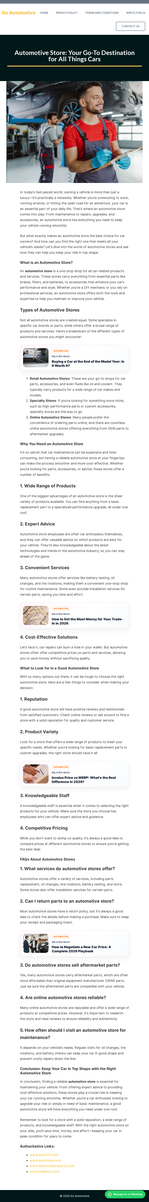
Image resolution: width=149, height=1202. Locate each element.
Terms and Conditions (102, 12)
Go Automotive (18, 12)
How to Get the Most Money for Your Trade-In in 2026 (87, 621)
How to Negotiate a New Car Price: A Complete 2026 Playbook (81, 949)
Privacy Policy (67, 12)
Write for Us (135, 12)
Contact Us (130, 26)
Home (44, 12)
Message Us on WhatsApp (128, 1194)
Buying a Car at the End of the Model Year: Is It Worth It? (88, 364)
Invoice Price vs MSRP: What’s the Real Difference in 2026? (84, 780)
